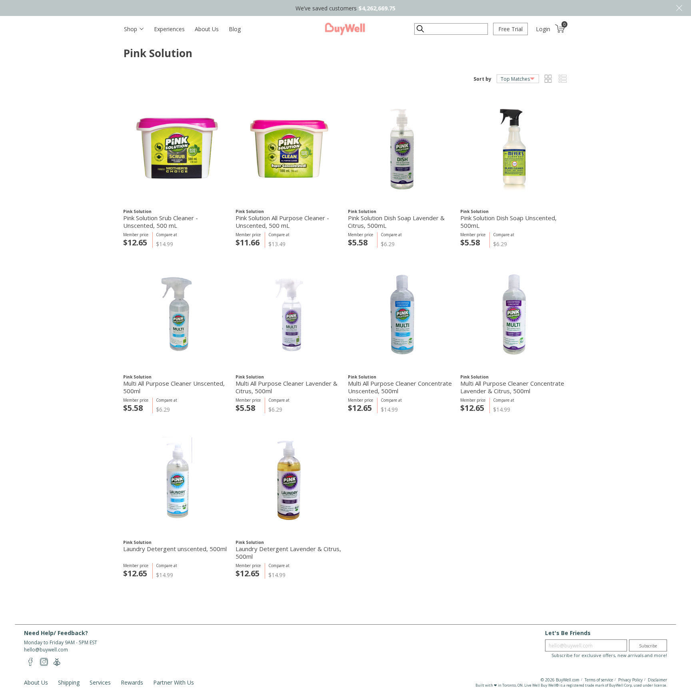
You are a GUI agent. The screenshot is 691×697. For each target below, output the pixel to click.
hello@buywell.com (46, 649)
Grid (548, 79)
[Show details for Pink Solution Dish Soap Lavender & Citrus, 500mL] (401, 149)
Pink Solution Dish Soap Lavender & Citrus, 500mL (396, 221)
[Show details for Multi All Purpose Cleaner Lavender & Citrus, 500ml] (289, 314)
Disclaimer (657, 680)
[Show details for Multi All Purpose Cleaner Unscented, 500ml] (177, 314)
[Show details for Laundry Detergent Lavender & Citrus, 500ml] (289, 480)
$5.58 (357, 242)
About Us (207, 29)
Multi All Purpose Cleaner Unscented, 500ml (174, 387)
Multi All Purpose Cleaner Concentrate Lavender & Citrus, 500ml (512, 387)
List (562, 79)
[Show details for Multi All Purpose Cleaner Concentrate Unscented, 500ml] (401, 314)
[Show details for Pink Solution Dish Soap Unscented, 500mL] (514, 149)
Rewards (132, 682)
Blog (235, 29)
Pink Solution (137, 211)
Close (679, 8)
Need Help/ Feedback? (56, 633)
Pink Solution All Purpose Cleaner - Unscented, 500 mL (282, 221)
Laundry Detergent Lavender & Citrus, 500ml (288, 552)
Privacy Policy (630, 680)
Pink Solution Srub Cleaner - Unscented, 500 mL (160, 221)
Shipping (69, 682)
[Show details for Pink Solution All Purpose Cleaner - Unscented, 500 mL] (289, 149)
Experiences (169, 29)
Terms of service (599, 680)
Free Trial (510, 29)
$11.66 (248, 242)
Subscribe (648, 646)
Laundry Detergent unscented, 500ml (175, 549)
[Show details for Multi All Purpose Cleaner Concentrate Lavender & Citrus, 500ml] (514, 314)
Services (100, 682)
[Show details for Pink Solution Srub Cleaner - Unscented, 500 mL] (177, 149)
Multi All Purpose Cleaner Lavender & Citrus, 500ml (287, 387)
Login (543, 29)
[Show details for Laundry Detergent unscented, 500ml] (177, 480)
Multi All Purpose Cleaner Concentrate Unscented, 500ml (400, 387)
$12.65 (135, 242)
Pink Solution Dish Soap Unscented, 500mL (508, 221)
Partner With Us (173, 682)
